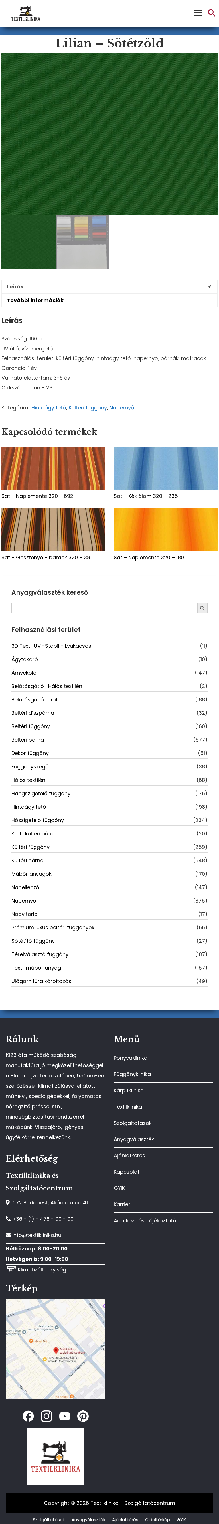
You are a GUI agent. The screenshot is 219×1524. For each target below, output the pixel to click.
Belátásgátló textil (34, 699)
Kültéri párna (27, 860)
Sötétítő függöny (33, 940)
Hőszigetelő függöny (37, 820)
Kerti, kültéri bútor (33, 833)
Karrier (122, 1204)
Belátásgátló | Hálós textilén (46, 686)
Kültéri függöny (88, 407)
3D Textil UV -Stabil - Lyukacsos (51, 645)
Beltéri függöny (30, 726)
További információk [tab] (35, 300)
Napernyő (122, 407)
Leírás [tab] (15, 286)
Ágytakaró (24, 659)
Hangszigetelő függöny (40, 793)
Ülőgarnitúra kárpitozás (41, 981)
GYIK (119, 1188)
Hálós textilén (28, 780)
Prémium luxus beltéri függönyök (52, 927)
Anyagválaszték (134, 1139)
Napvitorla (24, 914)
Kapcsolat (126, 1171)
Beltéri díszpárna (32, 712)
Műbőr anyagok (31, 873)
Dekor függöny (30, 753)
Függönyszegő (30, 766)
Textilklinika (128, 1106)
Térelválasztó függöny (39, 954)
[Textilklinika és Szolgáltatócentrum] (55, 1302)
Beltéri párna (27, 739)
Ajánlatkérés (129, 1155)
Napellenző (25, 887)
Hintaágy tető (48, 407)
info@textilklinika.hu (36, 1235)
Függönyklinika (132, 1074)
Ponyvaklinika (130, 1057)
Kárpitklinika (129, 1090)
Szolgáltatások (133, 1123)
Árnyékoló (23, 672)
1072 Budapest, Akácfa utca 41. (49, 1202)
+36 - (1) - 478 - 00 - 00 (42, 1218)
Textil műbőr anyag (36, 967)
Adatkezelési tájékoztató (145, 1220)
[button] (212, 15)
